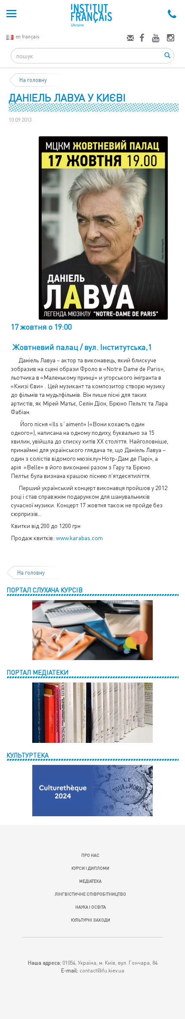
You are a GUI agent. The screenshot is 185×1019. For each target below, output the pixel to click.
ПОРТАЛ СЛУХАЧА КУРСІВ (44, 590)
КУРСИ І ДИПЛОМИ (90, 868)
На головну (33, 79)
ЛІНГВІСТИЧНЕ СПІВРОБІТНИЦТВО (90, 893)
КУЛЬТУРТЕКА (27, 755)
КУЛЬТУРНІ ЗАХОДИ (90, 919)
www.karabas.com (79, 537)
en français (27, 36)
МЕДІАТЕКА (90, 881)
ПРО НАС (90, 855)
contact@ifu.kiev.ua (102, 970)
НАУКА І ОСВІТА (90, 906)
